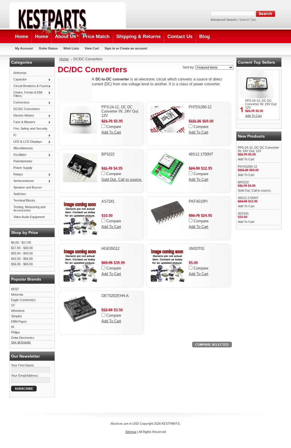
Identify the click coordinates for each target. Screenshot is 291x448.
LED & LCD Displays (26, 142)
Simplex (16, 316)
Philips (15, 332)
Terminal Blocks (24, 200)
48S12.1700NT (201, 154)
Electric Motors (22, 116)
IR (12, 327)
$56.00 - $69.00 (22, 264)
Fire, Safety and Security (30, 128)
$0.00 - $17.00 (21, 242)
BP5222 (108, 154)
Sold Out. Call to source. (121, 179)
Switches (19, 194)
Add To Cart (111, 132)
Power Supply (22, 167)
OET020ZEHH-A (115, 296)
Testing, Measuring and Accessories (29, 208)
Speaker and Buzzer (27, 187)
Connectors (20, 103)
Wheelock (18, 310)
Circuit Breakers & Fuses (29, 86)
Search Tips (247, 19)
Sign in (110, 48)
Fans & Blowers (23, 122)
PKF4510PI (198, 201)
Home (64, 59)
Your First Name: (22, 365)
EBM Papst (18, 321)
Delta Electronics (22, 337)
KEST (15, 289)
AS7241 (108, 201)
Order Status (48, 48)
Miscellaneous (23, 148)
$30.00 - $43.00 (22, 253)
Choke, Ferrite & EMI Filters (26, 94)
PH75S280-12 (200, 107)
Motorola (17, 294)
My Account (24, 48)
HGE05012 (110, 248)
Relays (17, 175)
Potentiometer (22, 161)
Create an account (133, 48)
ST (13, 305)
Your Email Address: (25, 375)
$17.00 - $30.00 (22, 248)
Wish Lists (71, 48)
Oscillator (18, 155)
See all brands (21, 342)
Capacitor (19, 80)
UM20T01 (197, 248)
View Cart (92, 48)
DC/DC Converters (26, 109)
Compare (113, 127)
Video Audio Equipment (29, 217)
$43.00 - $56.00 (22, 258)
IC (13, 135)
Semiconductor (22, 181)
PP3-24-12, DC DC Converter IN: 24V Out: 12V (120, 111)
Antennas (19, 72)
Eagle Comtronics (23, 300)
